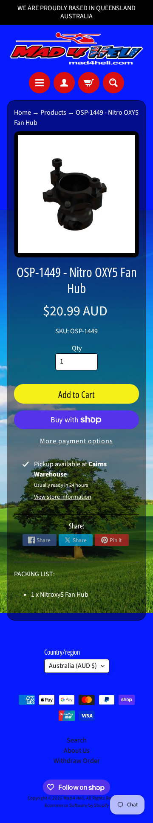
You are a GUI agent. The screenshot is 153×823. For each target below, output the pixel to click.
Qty (77, 348)
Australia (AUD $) (73, 665)
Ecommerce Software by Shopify (77, 805)
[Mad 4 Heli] (76, 48)
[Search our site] (113, 82)
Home (22, 112)
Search (77, 740)
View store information (62, 497)
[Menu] (39, 82)
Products (53, 112)
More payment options (76, 441)
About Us (77, 750)
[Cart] (88, 82)
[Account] (64, 82)
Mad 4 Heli (73, 798)
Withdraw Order (77, 760)
